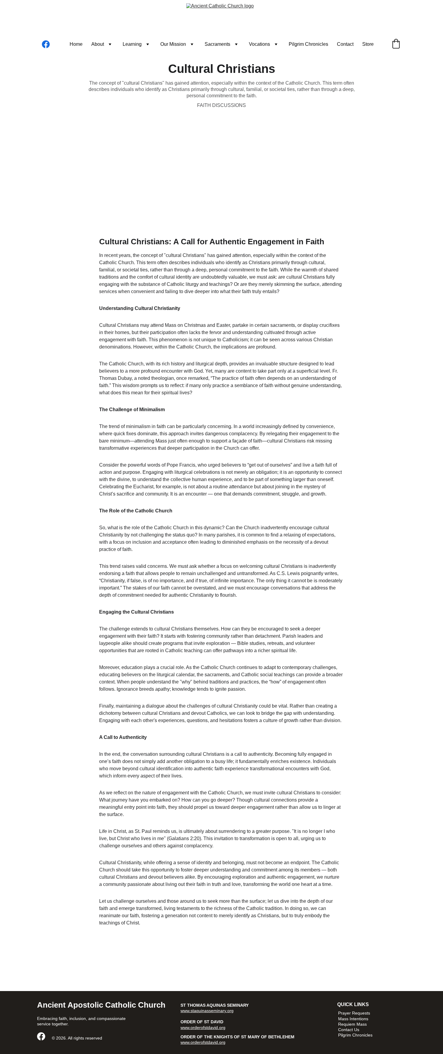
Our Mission (173, 44)
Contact (345, 44)
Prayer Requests (354, 1013)
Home (76, 44)
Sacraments (217, 44)
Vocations (259, 44)
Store (368, 44)
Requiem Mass (352, 1024)
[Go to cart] (396, 44)
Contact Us (348, 1029)
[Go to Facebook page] (46, 44)
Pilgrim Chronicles (308, 44)
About (97, 44)
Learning (132, 44)
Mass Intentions (353, 1018)
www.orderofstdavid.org (203, 1027)
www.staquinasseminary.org (207, 1010)
